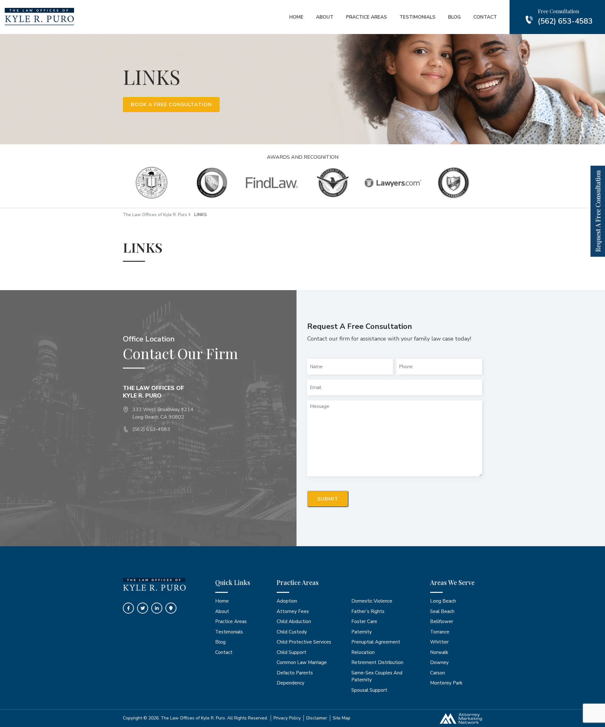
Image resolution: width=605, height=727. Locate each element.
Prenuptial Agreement (375, 642)
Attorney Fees (293, 611)
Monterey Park (446, 683)
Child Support (291, 652)
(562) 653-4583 (565, 21)
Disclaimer (316, 718)
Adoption (287, 601)
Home (296, 17)
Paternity (361, 632)
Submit (327, 498)
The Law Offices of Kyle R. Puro (155, 215)
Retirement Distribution (377, 662)
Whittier (439, 642)
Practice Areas (366, 17)
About (324, 17)
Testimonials (417, 17)
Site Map (341, 718)
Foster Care (364, 621)
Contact (485, 17)
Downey (439, 662)
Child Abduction (294, 621)
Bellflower (441, 621)
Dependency (290, 683)
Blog (454, 17)
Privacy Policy (287, 718)
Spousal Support (369, 690)
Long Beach (443, 601)
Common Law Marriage (302, 662)
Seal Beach (442, 611)
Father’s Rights (367, 611)
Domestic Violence (371, 601)
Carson (437, 673)
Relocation (363, 652)
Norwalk (439, 652)
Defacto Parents (295, 673)
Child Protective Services (304, 642)
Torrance (439, 632)
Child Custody (292, 632)
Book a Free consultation (171, 104)
